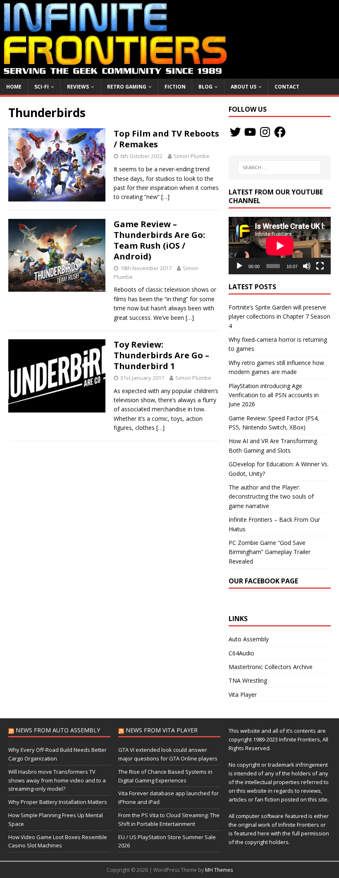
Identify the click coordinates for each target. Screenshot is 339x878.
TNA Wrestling (248, 680)
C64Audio (241, 653)
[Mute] (307, 266)
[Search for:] (279, 168)
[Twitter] (235, 132)
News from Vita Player (162, 730)
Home (13, 86)
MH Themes (219, 869)
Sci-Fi (41, 86)
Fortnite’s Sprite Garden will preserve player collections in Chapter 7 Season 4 (279, 316)
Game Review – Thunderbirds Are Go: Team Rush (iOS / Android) (159, 240)
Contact (287, 86)
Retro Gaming (126, 86)
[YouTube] (250, 132)
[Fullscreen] (320, 266)
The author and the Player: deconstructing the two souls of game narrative (271, 496)
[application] (280, 245)
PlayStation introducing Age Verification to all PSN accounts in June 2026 (274, 395)
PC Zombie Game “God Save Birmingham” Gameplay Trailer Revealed (269, 552)
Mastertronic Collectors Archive (271, 667)
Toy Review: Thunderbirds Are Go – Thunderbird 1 (161, 355)
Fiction (175, 86)
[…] (165, 197)
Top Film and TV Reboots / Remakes (166, 139)
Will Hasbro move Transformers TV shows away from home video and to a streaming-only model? (57, 780)
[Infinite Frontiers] (169, 73)
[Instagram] (265, 132)
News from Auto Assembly (58, 730)
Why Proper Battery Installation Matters (57, 802)
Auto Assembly (249, 639)
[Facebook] (279, 132)
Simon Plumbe (192, 156)
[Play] (239, 266)
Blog (205, 86)
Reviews (78, 86)
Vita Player (243, 694)
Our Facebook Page (263, 580)
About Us (243, 86)
